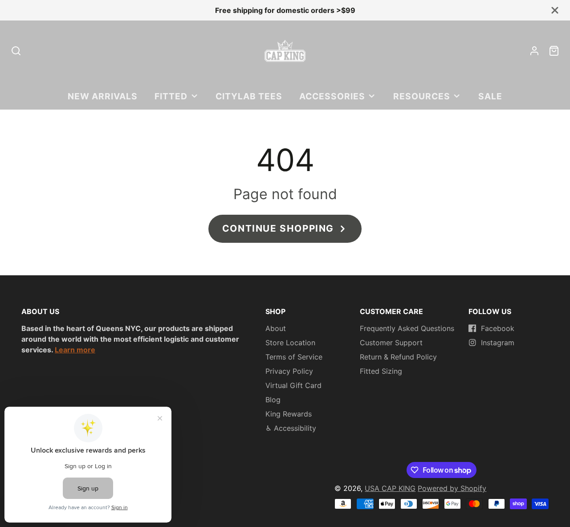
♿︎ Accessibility (290, 428)
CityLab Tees (249, 96)
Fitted (171, 96)
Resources (421, 96)
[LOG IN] (534, 50)
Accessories (332, 96)
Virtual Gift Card (293, 385)
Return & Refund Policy (398, 356)
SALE (490, 96)
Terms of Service (293, 356)
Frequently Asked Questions (407, 328)
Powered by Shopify (452, 488)
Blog (273, 399)
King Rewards (288, 413)
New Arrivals (103, 96)
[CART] (554, 50)
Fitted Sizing (381, 371)
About (275, 328)
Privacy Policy (289, 371)
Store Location (290, 342)
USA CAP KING (390, 488)
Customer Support (391, 342)
